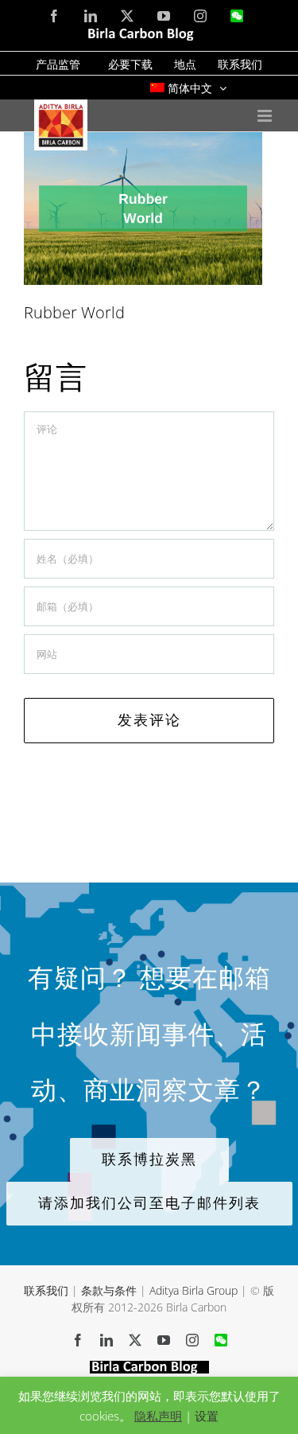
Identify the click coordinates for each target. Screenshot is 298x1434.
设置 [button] (207, 1416)
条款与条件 (109, 1290)
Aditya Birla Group (193, 1290)
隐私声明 (158, 1416)
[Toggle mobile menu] (265, 115)
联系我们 (46, 1290)
